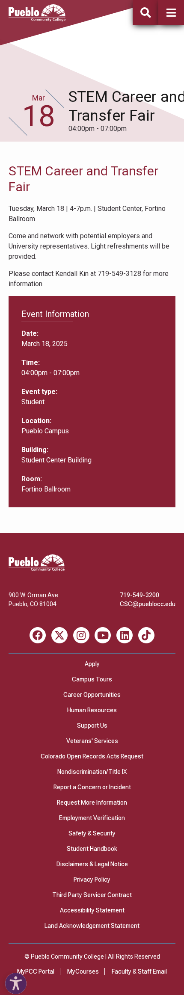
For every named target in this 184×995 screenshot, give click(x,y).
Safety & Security (92, 833)
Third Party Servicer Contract (92, 894)
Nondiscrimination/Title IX (92, 771)
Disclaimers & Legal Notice (92, 864)
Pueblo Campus (45, 431)
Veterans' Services (92, 740)
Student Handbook (92, 848)
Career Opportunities (92, 694)
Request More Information (92, 802)
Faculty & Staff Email (139, 971)
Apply (92, 663)
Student (33, 402)
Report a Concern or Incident (92, 787)
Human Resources (92, 710)
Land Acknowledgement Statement (92, 925)
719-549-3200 (139, 595)
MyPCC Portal (35, 971)
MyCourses (83, 971)
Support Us (92, 725)
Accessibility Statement (92, 910)
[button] (171, 12)
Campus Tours (92, 679)
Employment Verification (92, 817)
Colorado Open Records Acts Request (92, 756)
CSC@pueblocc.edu (147, 604)
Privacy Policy (92, 879)
